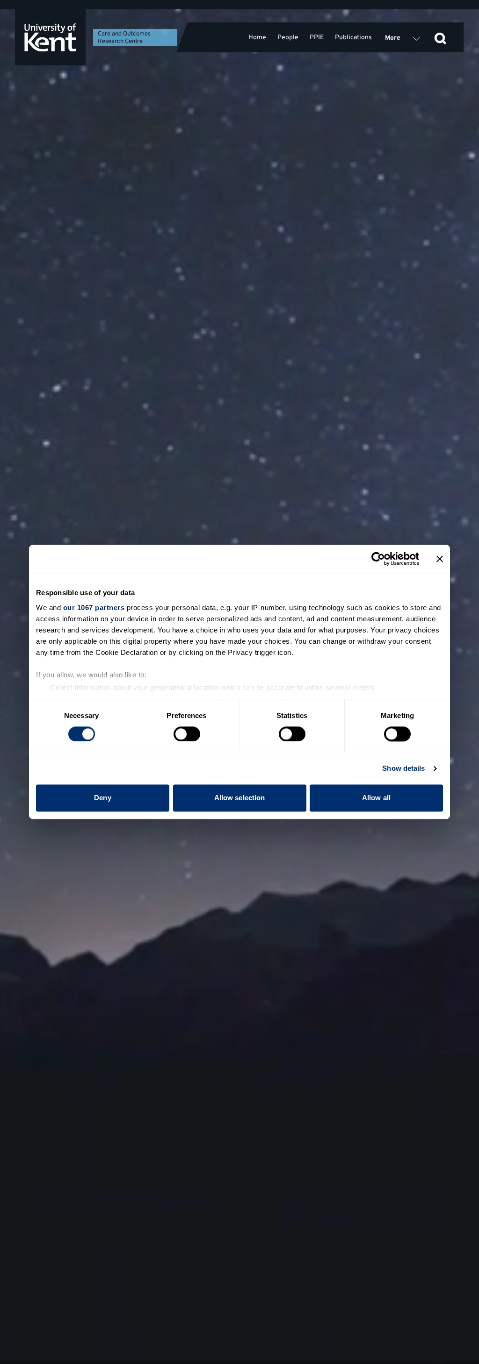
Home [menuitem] (257, 37)
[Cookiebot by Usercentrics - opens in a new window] (378, 559)
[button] (440, 37)
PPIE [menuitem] (317, 37)
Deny (102, 798)
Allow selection (239, 798)
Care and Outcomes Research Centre (124, 37)
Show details (403, 768)
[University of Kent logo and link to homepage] (50, 37)
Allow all (376, 798)
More (392, 38)
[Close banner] (439, 558)
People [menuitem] (287, 37)
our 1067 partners (94, 607)
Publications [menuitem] (353, 37)
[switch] (187, 733)
